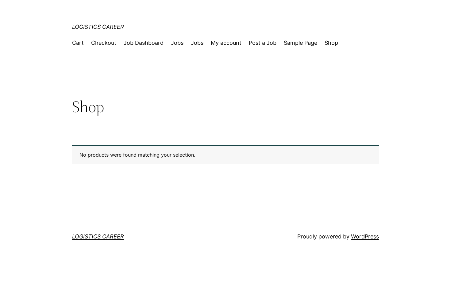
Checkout (103, 43)
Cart (78, 43)
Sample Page (300, 43)
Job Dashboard (144, 43)
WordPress (365, 236)
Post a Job (262, 43)
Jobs (177, 43)
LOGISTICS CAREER (98, 27)
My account (226, 43)
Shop (331, 43)
